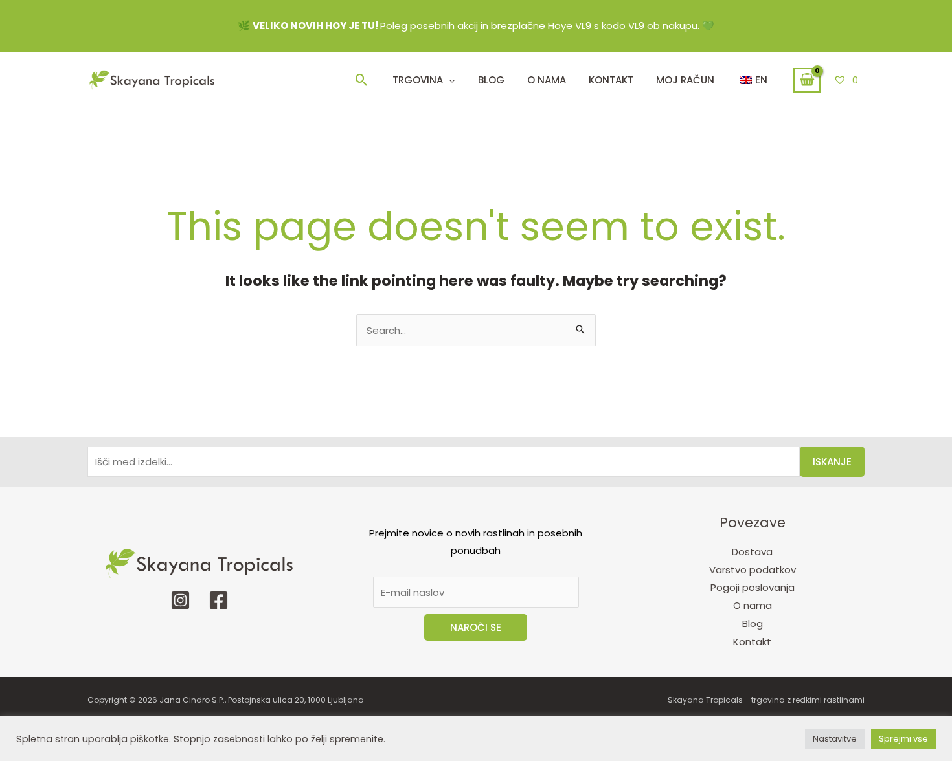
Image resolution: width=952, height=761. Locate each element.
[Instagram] (180, 600)
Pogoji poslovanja (752, 587)
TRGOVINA (417, 80)
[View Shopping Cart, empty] (807, 80)
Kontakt (752, 641)
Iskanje (832, 462)
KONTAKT (611, 80)
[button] (362, 80)
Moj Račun (685, 80)
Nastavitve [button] (835, 739)
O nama (752, 605)
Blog (491, 80)
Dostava (752, 551)
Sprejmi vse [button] (903, 739)
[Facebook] (218, 600)
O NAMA (546, 80)
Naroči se (475, 627)
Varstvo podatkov (752, 570)
